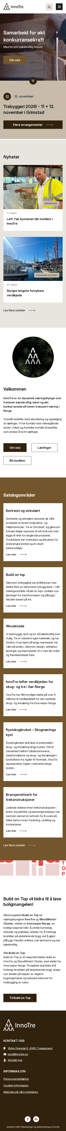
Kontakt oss (15, 1060)
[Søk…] (49, 6)
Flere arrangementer (28, 125)
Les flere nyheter (14, 310)
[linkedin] (36, 1119)
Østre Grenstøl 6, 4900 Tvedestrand (30, 1048)
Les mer (11, 554)
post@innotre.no (18, 1054)
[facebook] (28, 1119)
